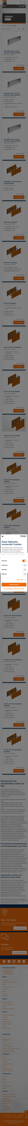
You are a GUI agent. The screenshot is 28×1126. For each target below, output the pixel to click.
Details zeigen (19, 579)
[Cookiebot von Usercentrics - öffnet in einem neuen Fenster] (20, 536)
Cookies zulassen (14, 584)
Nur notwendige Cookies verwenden (14, 588)
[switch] (24, 565)
